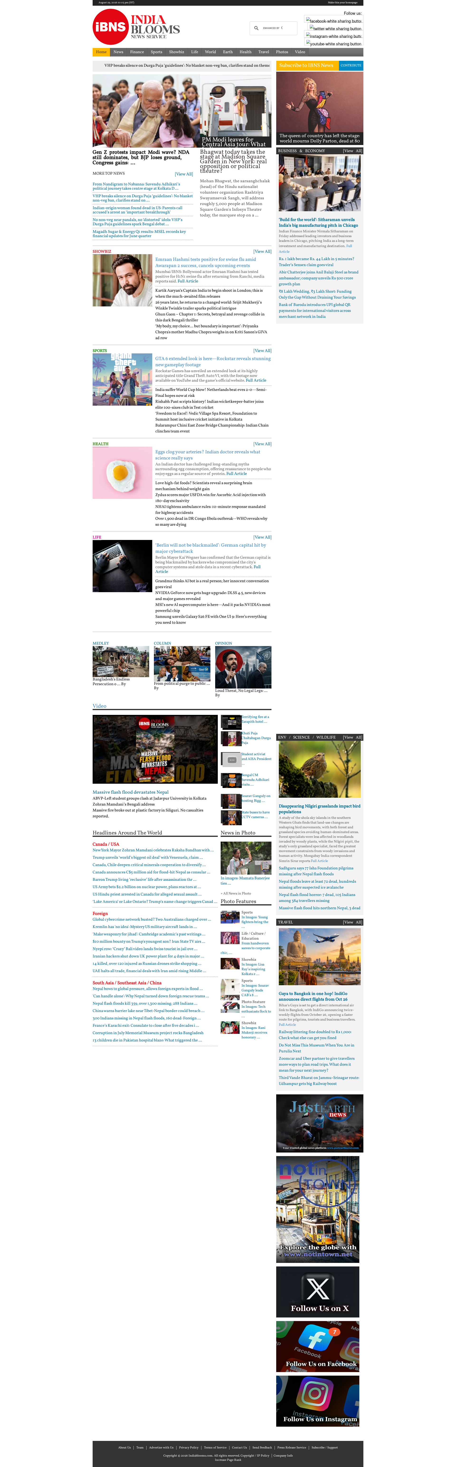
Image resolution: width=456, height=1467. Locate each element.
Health (246, 52)
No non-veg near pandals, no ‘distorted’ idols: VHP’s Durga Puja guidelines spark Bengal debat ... (137, 222)
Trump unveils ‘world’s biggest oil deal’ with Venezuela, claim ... (148, 857)
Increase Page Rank (228, 1460)
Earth (228, 52)
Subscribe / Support (325, 1448)
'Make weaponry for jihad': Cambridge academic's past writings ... (149, 934)
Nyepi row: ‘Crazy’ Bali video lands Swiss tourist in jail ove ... (145, 949)
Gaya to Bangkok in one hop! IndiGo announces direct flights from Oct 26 (313, 997)
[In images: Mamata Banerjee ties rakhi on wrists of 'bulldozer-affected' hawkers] (246, 858)
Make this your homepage (342, 2)
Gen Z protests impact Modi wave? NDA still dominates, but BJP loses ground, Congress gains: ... (141, 158)
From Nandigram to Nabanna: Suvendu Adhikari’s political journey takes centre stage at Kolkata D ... (136, 186)
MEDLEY (101, 643)
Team (140, 1448)
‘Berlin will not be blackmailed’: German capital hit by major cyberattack (210, 548)
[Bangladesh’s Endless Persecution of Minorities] (121, 661)
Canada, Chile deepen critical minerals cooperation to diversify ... (149, 865)
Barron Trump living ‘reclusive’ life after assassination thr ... (144, 879)
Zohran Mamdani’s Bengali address (124, 804)
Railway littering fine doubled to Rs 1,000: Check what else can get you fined (315, 1035)
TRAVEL (285, 922)
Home (101, 52)
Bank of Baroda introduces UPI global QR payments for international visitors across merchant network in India (315, 310)
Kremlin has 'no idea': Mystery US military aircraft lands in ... (145, 927)
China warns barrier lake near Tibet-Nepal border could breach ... (148, 1011)
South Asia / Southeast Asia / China (127, 983)
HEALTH (101, 444)
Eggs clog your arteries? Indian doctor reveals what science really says (207, 455)
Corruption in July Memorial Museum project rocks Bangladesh (148, 1033)
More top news (109, 173)
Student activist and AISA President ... (256, 759)
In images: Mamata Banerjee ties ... (245, 881)
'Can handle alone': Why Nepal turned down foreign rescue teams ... (151, 996)
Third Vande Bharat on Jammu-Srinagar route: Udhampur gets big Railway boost (319, 1081)
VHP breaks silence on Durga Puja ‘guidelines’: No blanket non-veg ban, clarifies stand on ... (143, 198)
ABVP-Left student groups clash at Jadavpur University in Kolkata (149, 798)
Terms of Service (215, 1448)
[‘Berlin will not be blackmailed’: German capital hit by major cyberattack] (122, 566)
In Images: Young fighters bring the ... (255, 922)
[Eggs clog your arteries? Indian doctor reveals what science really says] (122, 473)
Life (194, 52)
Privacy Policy (189, 1448)
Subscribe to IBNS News (306, 65)
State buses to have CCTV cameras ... (255, 815)
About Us (124, 1448)
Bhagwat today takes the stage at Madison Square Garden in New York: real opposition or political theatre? (233, 161)
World (210, 52)
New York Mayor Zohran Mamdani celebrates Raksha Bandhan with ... (153, 850)
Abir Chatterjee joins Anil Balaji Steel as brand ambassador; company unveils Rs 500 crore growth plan (319, 278)
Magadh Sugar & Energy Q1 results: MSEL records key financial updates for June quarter (139, 234)
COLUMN (162, 643)
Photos (282, 52)
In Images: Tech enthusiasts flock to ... (256, 1012)
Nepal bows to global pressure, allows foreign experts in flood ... (148, 989)
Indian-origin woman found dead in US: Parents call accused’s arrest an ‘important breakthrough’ (137, 210)
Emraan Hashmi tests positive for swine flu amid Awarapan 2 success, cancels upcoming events (205, 262)
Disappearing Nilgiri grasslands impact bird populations (320, 809)
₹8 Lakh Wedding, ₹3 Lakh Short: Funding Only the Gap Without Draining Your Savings (317, 294)
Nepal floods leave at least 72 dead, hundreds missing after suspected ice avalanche (317, 884)
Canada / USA (106, 844)
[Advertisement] (319, 527)
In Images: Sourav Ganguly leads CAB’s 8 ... (255, 991)
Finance (137, 52)
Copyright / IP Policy (255, 1456)
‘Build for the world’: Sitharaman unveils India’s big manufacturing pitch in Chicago (318, 223)
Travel (263, 52)
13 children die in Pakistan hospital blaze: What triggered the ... (147, 1040)
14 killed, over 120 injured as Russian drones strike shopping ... (147, 963)
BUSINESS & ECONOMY (301, 151)
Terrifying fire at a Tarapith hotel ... (255, 719)
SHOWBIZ (102, 251)
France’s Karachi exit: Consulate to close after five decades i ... (146, 1025)
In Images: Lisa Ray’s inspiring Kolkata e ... (253, 969)
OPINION (223, 643)
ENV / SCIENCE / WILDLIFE (307, 737)
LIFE (97, 537)
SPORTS (100, 351)
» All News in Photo (236, 893)
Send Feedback (262, 1448)
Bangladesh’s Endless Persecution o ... (111, 682)
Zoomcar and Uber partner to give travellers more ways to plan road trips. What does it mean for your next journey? (317, 1064)
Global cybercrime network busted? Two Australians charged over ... (152, 919)
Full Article (188, 281)
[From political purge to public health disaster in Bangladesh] (182, 663)
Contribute (351, 65)
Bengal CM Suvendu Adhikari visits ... (255, 780)
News (118, 52)
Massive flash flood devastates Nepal (131, 792)
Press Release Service (291, 1448)
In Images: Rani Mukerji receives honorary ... (254, 1033)
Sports (156, 52)
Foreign (100, 914)
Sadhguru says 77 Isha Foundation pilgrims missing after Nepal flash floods (316, 871)
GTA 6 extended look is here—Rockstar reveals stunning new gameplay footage (213, 362)
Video (300, 52)
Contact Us (239, 1448)
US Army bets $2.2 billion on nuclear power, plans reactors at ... (147, 887)
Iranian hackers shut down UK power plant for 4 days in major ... (148, 956)
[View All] (184, 174)
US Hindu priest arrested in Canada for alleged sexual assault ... (147, 894)
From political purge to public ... (182, 683)
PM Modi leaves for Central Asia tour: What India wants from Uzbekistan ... (234, 147)
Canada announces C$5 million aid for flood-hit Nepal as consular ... (151, 872)
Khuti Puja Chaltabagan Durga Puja (256, 738)
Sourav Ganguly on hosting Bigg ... (256, 798)
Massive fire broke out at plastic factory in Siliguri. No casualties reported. (148, 813)
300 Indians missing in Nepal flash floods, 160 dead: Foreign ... (147, 1018)
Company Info (283, 1456)
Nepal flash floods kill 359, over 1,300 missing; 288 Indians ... (145, 1003)
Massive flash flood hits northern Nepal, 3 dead (320, 908)
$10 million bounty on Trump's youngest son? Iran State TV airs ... (149, 941)
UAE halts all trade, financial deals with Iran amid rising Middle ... (149, 971)
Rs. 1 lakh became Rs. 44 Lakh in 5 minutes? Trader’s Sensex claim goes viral (316, 262)
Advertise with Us (161, 1448)
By (123, 684)
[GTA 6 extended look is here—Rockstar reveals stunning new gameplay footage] (122, 379)
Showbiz (176, 52)
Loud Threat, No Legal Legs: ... (241, 691)
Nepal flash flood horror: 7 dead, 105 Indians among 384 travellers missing (317, 898)
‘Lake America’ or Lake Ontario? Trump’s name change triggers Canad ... (155, 902)
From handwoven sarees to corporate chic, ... (245, 948)
